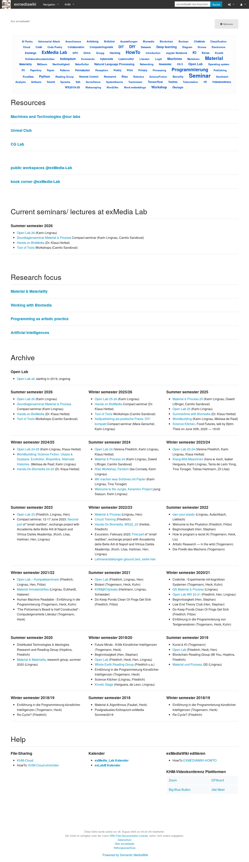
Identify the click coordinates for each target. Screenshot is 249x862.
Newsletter (165, 64)
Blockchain (166, 41)
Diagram (187, 47)
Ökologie (177, 87)
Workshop (159, 87)
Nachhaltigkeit (61, 64)
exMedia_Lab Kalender (112, 760)
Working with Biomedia (31, 305)
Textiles (172, 82)
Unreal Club (21, 130)
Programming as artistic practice (40, 318)
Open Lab (195, 64)
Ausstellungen (129, 41)
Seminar (200, 75)
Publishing (220, 70)
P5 (23, 70)
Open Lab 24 (104, 449)
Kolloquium (68, 59)
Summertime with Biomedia (191, 414)
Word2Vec (112, 87)
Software (36, 82)
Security (178, 76)
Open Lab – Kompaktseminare (38, 579)
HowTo (133, 52)
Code (39, 47)
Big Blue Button (179, 789)
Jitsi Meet (217, 789)
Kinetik (219, 53)
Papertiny (35, 70)
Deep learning (166, 47)
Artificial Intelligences (30, 332)
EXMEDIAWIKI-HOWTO (200, 760)
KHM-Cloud (25, 760)
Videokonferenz (221, 82)
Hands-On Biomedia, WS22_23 (116, 524)
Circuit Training (105, 519)
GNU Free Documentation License (129, 835)
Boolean (184, 41)
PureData (28, 76)
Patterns (65, 70)
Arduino (109, 41)
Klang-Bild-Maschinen (188, 459)
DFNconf (217, 780)
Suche (216, 4)
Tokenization (190, 82)
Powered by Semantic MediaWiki (125, 855)
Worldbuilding (182, 419)
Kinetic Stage (104, 684)
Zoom (173, 780)
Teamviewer (135, 82)
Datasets (146, 47)
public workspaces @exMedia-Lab (41, 167)
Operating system (218, 64)
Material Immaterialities (33, 589)
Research (110, 76)
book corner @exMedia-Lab (35, 181)
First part (138, 534)
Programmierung (190, 69)
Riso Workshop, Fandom (112, 469)
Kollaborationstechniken (40, 59)
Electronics (218, 47)
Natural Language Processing (114, 64)
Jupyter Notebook (176, 53)
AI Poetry (27, 41)
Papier (50, 70)
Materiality (25, 64)
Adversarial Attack (49, 41)
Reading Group (64, 76)
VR (205, 82)
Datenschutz (124, 840)
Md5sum (42, 64)
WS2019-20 (72, 87)
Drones (202, 47)
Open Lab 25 (181, 409)
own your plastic (184, 514)
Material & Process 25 (188, 399)
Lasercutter (126, 59)
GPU (75, 53)
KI (194, 52)
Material (214, 58)
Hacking (115, 53)
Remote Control (88, 76)
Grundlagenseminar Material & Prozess (44, 237)
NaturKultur (82, 64)
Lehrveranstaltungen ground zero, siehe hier (125, 559)
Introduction (153, 53)
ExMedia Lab (54, 52)
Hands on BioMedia (30, 242)
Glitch (87, 53)
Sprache (65, 82)
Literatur (144, 59)
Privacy (142, 70)
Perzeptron (101, 70)
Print (130, 70)
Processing (159, 70)
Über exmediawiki (124, 843)
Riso (125, 76)
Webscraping (93, 87)
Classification (218, 41)
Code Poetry (54, 47)
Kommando (88, 59)
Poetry (117, 70)
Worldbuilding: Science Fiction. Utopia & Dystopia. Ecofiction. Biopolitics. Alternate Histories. (45, 459)
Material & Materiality (29, 291)
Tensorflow (155, 82)
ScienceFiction (158, 76)
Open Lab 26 (26, 232)
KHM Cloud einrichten (43, 765)
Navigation (49, 4)
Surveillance (93, 82)
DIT (121, 46)
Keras (206, 53)
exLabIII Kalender (107, 765)
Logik (158, 59)
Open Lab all (26, 378)
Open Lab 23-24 (184, 449)
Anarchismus (73, 41)
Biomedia (148, 41)
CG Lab (17, 144)
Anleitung (92, 41)
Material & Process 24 (110, 459)
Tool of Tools (26, 247)
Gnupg (100, 53)
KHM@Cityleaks (106, 589)
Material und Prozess (187, 664)
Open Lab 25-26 (106, 399)
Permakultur (82, 70)
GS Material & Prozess (188, 589)
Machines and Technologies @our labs (45, 116)
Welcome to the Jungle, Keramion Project (123, 489)
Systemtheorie (114, 82)
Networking (146, 64)
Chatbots (199, 41)
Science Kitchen (184, 424)
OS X (180, 64)
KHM (67, 4)
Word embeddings (135, 87)
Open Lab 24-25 (28, 449)
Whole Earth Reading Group (114, 664)
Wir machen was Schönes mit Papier (120, 479)
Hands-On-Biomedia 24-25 (35, 469)
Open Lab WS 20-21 (187, 594)
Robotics (138, 76)
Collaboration (76, 47)
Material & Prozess (108, 514)
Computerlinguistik (101, 47)
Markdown (193, 59)
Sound (51, 82)
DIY (132, 46)
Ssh (78, 82)
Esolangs (30, 53)
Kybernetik (106, 59)
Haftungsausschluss (124, 848)
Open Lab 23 (26, 514)
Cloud (26, 47)
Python (44, 76)
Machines (174, 58)
